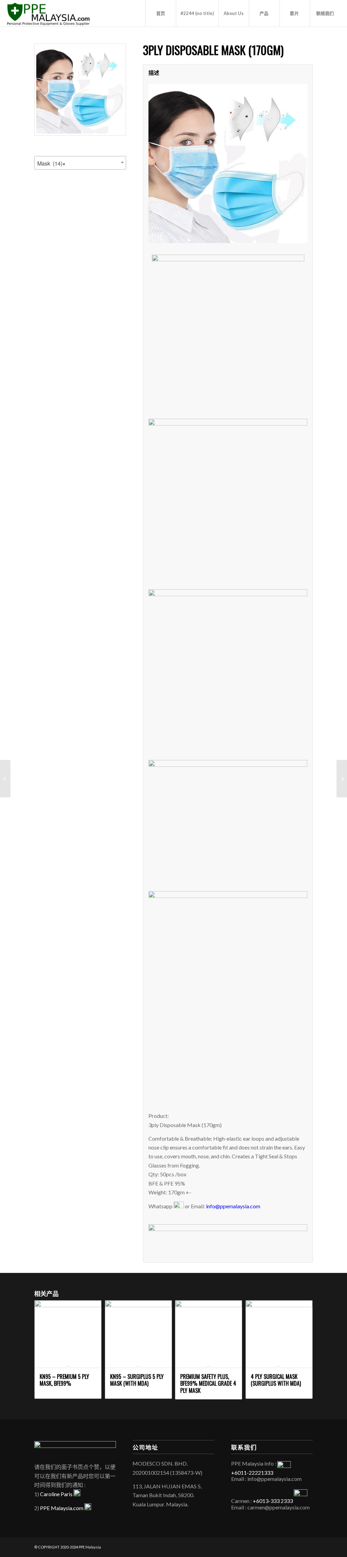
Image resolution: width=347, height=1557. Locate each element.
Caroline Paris (57, 1494)
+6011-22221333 (252, 1472)
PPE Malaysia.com (62, 1508)
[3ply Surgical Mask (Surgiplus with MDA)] (341, 778)
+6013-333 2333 (273, 1501)
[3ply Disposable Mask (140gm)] (5, 778)
